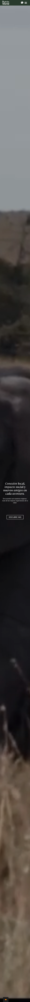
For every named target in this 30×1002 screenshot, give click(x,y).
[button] (26, 3)
